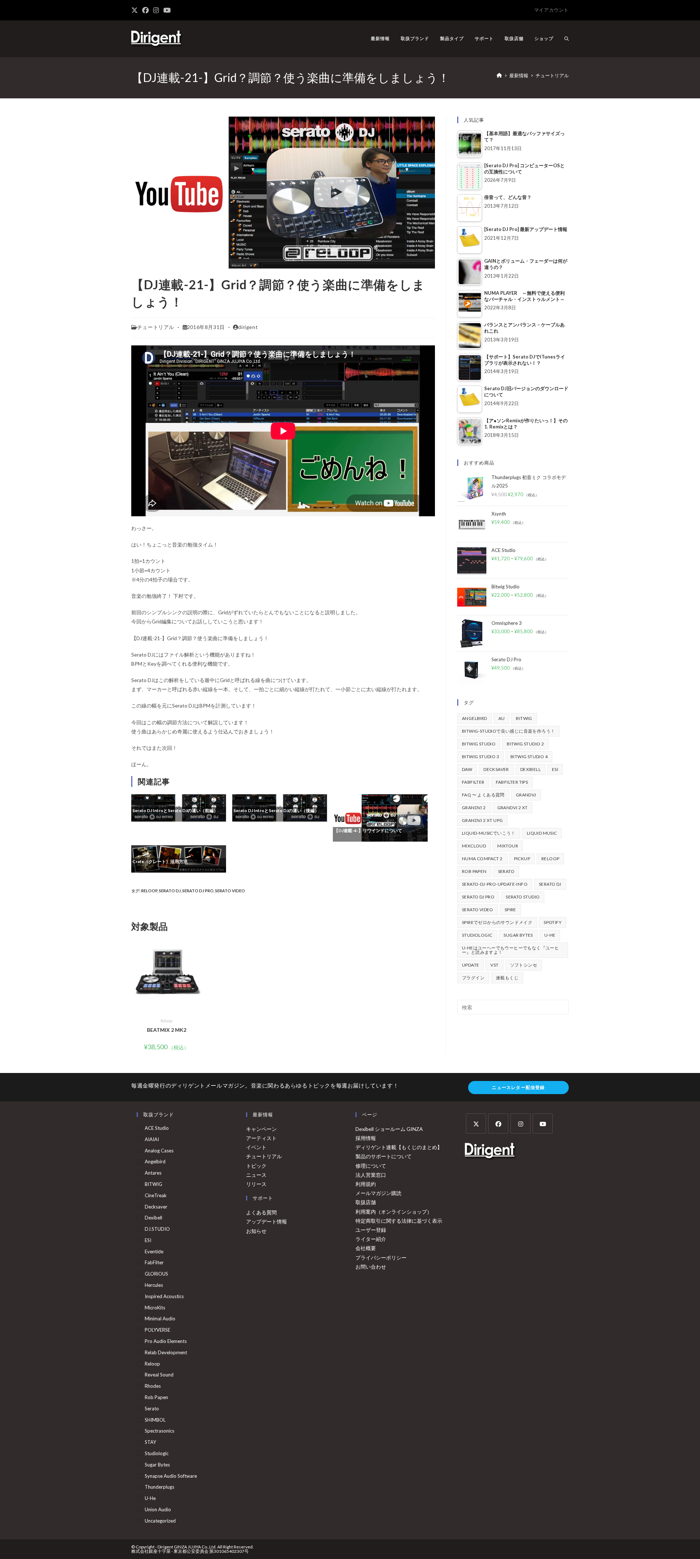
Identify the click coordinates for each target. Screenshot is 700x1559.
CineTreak (156, 1195)
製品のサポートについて (383, 1156)
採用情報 (365, 1138)
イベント (256, 1147)
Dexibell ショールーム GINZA (389, 1129)
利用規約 (365, 1184)
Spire (510, 909)
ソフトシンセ (523, 965)
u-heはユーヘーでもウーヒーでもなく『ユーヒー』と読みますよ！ (510, 950)
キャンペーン (261, 1129)
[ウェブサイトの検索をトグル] (566, 38)
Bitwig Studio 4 (529, 756)
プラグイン (473, 977)
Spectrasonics (159, 1431)
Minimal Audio (160, 1318)
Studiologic (477, 935)
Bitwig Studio (478, 744)
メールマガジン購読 (378, 1193)
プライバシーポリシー (381, 1257)
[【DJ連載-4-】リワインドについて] (380, 817)
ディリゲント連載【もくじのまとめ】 (398, 1147)
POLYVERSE (157, 1330)
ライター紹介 (370, 1239)
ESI (555, 769)
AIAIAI (152, 1139)
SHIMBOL (155, 1420)
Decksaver (496, 769)
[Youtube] (543, 1123)
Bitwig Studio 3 (480, 756)
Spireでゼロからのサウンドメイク (497, 922)
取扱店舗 (365, 1202)
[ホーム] (499, 75)
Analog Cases (159, 1150)
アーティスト (261, 1138)
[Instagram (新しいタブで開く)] (156, 10)
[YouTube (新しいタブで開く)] (167, 10)
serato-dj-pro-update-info (495, 884)
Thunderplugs (159, 1487)
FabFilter (473, 782)
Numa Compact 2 (482, 858)
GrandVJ (526, 795)
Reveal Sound (159, 1375)
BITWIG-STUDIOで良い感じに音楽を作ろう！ (508, 731)
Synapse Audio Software (171, 1476)
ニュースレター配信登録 (518, 1087)
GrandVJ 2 (474, 807)
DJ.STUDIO (157, 1229)
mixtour (507, 846)
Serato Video (230, 890)
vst (494, 965)
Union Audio (158, 1509)
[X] (476, 1123)
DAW (467, 769)
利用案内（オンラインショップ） (393, 1212)
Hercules (154, 1285)
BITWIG (524, 718)
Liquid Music (542, 833)
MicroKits (155, 1308)
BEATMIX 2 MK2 (166, 1030)
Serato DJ (170, 890)
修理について (370, 1166)
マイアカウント (551, 10)
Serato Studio (523, 897)
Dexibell (530, 769)
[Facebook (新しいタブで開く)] (145, 10)
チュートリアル (552, 75)
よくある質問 (261, 1212)
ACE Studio (157, 1128)
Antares (153, 1173)
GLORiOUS (156, 1274)
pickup (522, 858)
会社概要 (365, 1248)
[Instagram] (520, 1123)
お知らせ (256, 1231)
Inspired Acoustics (164, 1296)
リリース (256, 1184)
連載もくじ (507, 977)
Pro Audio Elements (166, 1341)
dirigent (248, 327)
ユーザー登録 (370, 1230)
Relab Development (166, 1352)
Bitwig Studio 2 (525, 744)
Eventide (154, 1251)
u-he (550, 935)
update (470, 965)
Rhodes (153, 1386)
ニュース (256, 1175)
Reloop (149, 890)
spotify (552, 922)
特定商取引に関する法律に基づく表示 (398, 1221)
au (501, 718)
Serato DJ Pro (198, 890)
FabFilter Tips (512, 782)
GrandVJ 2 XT (512, 807)
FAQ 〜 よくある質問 (483, 795)
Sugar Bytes (518, 935)
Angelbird (474, 718)
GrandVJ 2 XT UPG (482, 820)
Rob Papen (474, 871)
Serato (506, 871)
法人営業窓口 (370, 1175)
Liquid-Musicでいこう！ (489, 833)
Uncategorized (160, 1521)
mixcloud (474, 846)
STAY (150, 1442)
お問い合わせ (370, 1267)
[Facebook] (498, 1123)
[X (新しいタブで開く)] (135, 10)
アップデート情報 (266, 1221)
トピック (256, 1166)
